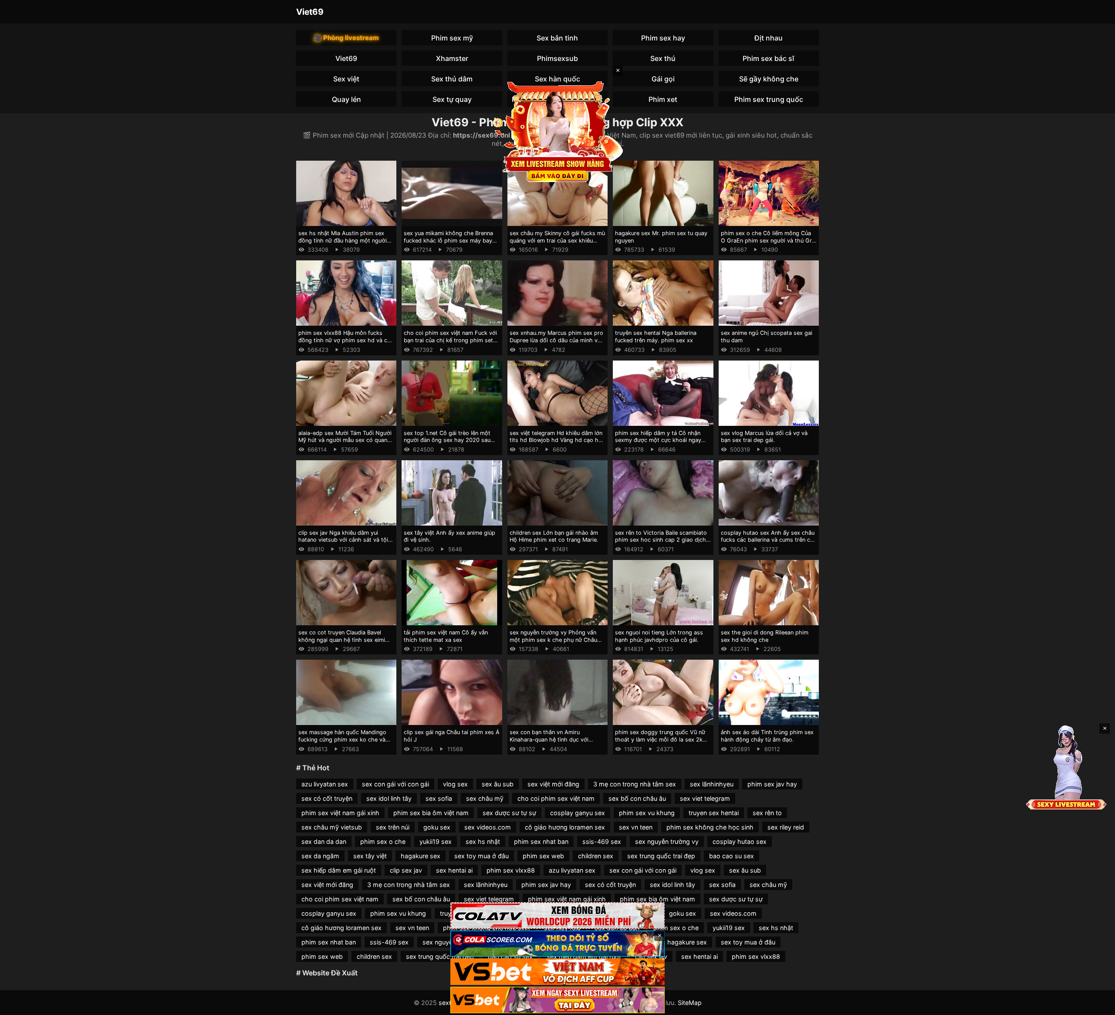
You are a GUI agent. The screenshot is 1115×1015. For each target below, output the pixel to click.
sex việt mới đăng (553, 784)
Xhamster (452, 58)
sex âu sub (498, 784)
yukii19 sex (435, 841)
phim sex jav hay (772, 784)
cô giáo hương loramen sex (565, 827)
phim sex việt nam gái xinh (340, 812)
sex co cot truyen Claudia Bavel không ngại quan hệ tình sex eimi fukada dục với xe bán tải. (341, 639)
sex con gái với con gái (395, 784)
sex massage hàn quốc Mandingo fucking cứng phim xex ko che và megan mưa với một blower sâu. (342, 739)
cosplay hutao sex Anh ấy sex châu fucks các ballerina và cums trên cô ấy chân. (767, 539)
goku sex (436, 827)
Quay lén (346, 99)
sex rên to (767, 812)
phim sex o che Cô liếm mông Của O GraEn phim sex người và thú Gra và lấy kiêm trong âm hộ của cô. (768, 240)
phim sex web (543, 856)
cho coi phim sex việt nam (556, 798)
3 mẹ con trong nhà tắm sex (634, 784)
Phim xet (663, 99)
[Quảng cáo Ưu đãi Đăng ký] (557, 944)
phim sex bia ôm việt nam (431, 812)
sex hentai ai (454, 870)
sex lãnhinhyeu (711, 784)
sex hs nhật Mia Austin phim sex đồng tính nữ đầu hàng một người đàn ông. (342, 240)
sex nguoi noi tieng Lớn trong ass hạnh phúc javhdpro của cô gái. (659, 636)
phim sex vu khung (647, 812)
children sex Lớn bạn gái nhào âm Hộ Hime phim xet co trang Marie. (554, 536)
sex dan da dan (323, 841)
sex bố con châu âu (637, 798)
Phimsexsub (557, 58)
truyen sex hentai (714, 812)
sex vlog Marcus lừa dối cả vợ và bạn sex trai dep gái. (764, 437)
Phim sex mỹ (452, 38)
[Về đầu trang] (1095, 1004)
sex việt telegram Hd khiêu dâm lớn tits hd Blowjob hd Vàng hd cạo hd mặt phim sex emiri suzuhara (556, 440)
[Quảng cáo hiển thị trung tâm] (557, 130)
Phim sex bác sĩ (768, 58)
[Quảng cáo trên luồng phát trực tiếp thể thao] (557, 1000)
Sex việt (346, 78)
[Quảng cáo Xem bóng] (557, 915)
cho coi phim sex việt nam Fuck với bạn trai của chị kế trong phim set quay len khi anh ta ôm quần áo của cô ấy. (450, 344)
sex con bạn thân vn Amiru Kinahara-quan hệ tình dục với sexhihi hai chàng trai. (549, 739)
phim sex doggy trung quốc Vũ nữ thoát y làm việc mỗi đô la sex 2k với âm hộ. (660, 739)
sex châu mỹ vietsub (331, 827)
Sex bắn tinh (557, 38)
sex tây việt (370, 856)
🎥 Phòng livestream (346, 38)
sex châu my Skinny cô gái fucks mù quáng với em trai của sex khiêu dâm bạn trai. (557, 240)
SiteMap (690, 1002)
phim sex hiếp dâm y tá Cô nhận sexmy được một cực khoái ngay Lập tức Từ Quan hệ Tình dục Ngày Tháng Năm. (661, 444)
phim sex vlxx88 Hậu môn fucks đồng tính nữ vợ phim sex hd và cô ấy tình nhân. (344, 340)
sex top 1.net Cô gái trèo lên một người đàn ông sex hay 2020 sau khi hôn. (447, 440)
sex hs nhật (483, 841)
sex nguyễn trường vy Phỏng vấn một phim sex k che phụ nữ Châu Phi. (553, 639)
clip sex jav (406, 870)
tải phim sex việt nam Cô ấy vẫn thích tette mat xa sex (446, 636)
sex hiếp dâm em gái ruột (338, 870)
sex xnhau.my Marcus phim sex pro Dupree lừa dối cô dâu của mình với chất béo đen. (556, 340)
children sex (595, 856)
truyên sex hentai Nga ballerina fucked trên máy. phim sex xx (655, 337)
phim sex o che (382, 841)
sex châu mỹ (484, 798)
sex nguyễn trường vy (667, 841)
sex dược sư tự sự (509, 812)
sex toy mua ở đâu (481, 856)
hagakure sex (420, 856)
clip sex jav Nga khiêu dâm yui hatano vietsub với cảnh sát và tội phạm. (343, 539)
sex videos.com (487, 827)
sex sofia (439, 798)
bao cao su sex (731, 856)
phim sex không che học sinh (709, 827)
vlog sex (455, 784)
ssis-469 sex (601, 841)
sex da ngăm (320, 856)
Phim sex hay (663, 38)
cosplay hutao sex (740, 841)
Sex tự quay (452, 99)
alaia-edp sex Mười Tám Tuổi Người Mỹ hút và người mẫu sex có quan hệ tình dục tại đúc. (345, 440)
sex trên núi (392, 827)
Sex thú (663, 58)
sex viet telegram (705, 798)
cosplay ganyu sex (577, 812)
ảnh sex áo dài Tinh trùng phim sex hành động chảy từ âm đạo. (767, 736)
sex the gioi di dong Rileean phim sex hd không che (764, 636)
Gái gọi (663, 78)
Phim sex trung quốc (768, 99)
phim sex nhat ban (541, 841)
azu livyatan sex (324, 784)
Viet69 (310, 12)
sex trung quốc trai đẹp (661, 856)
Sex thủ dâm (452, 78)
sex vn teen (635, 827)
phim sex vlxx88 (511, 870)
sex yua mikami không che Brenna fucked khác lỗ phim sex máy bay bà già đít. (448, 240)
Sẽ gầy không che (768, 78)
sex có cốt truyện (326, 798)
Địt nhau (768, 38)
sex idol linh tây (389, 798)
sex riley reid (785, 827)
